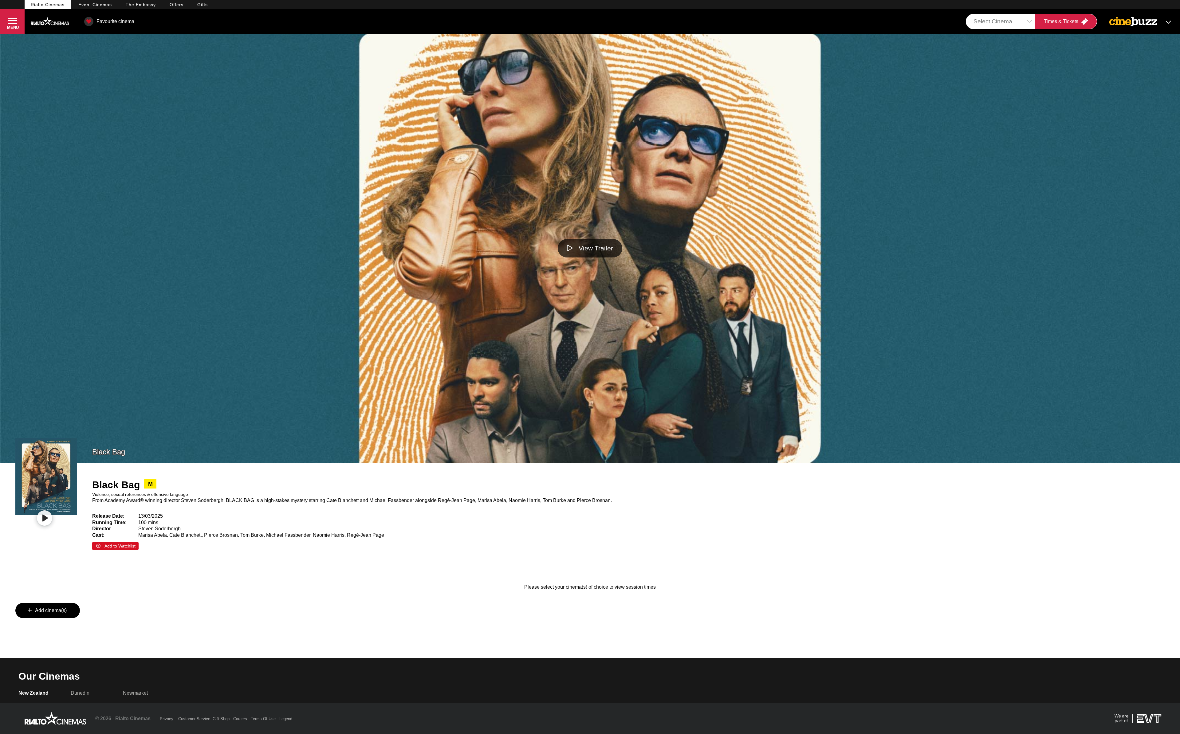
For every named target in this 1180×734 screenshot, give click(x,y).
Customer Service (194, 718)
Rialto (48, 4)
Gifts (202, 4)
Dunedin (80, 693)
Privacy (166, 718)
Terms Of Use (263, 718)
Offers (176, 4)
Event (95, 4)
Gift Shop (221, 718)
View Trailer (596, 248)
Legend (285, 718)
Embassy (141, 4)
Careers (240, 718)
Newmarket (135, 693)
